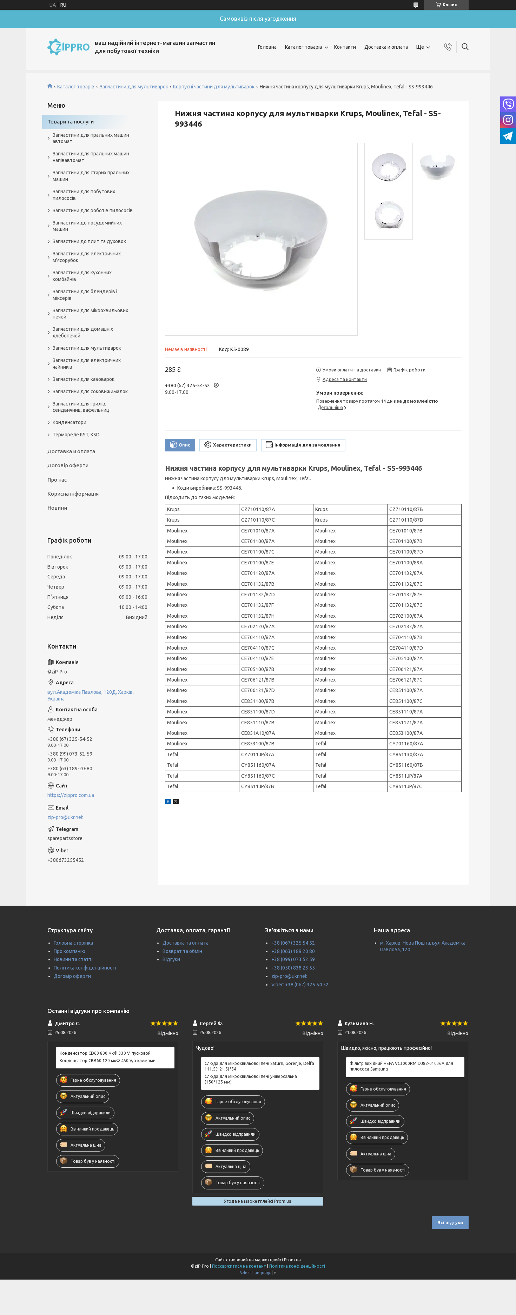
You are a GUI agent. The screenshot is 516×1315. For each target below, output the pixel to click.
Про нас (57, 480)
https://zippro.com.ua (70, 795)
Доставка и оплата (386, 47)
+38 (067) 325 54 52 (293, 943)
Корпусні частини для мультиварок (213, 86)
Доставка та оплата (186, 943)
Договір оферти (67, 465)
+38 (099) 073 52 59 (293, 959)
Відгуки (171, 959)
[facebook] (168, 802)
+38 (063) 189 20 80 (293, 951)
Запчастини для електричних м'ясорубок (87, 257)
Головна (267, 47)
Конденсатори (69, 422)
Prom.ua (292, 1259)
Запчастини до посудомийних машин (87, 226)
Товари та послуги (70, 122)
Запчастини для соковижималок (90, 391)
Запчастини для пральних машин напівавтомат (91, 157)
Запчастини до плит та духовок (89, 241)
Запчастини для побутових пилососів (84, 195)
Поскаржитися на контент (239, 1266)
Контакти (345, 47)
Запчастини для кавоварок (83, 379)
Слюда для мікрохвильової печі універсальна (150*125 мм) (251, 1079)
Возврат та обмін (182, 951)
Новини (57, 508)
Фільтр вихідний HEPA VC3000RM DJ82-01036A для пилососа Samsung (401, 1066)
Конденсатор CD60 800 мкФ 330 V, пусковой (105, 1053)
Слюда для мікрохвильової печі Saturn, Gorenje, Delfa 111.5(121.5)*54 (259, 1066)
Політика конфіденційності (85, 968)
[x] (176, 802)
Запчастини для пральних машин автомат (91, 138)
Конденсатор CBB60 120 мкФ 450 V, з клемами (108, 1060)
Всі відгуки (450, 1222)
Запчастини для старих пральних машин (91, 176)
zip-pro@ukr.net (65, 817)
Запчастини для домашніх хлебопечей (83, 332)
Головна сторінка (73, 943)
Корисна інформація (73, 494)
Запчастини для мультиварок (134, 86)
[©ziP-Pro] (68, 47)
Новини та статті (73, 959)
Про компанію (69, 951)
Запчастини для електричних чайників (87, 363)
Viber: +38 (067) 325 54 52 (300, 984)
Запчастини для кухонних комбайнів (82, 276)
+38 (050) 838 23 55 (293, 968)
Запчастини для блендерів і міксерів (85, 295)
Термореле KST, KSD (76, 434)
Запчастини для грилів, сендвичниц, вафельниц (81, 407)
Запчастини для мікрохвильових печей (90, 314)
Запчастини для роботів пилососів (93, 210)
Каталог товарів (303, 47)
